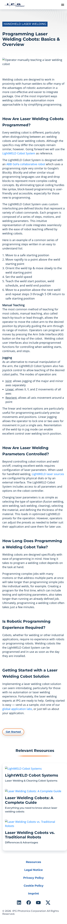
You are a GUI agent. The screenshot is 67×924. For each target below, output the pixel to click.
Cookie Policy (33, 885)
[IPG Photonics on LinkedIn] (19, 902)
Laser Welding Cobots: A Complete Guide (29, 800)
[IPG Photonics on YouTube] (38, 902)
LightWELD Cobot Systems (31, 775)
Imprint (33, 893)
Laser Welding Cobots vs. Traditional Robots (30, 834)
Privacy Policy (33, 877)
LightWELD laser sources (48, 474)
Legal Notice (33, 870)
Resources (33, 862)
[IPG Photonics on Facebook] (28, 902)
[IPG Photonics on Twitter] (48, 902)
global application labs (17, 709)
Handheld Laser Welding (25, 24)
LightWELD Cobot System (18, 153)
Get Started (13, 731)
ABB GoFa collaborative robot (25, 164)
